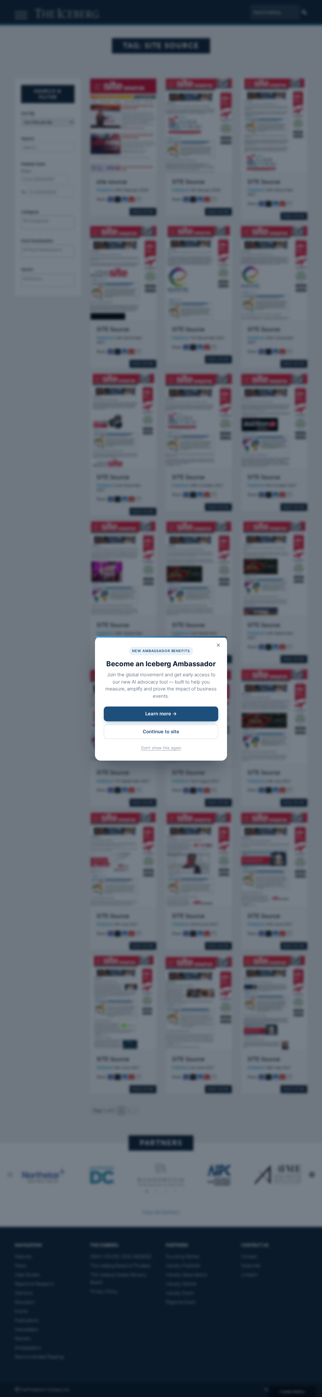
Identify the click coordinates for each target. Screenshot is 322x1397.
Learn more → (161, 714)
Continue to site (161, 732)
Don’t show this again (161, 748)
